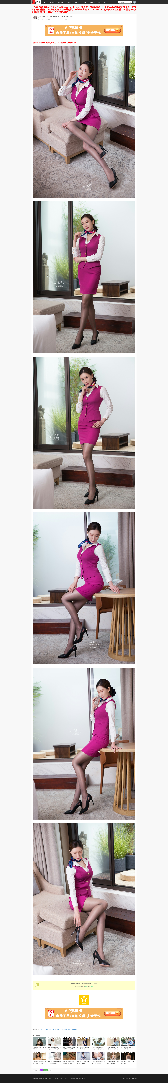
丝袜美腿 (60, 2)
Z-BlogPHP (133, 1078)
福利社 (41, 19)
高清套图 (69, 2)
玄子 (41, 1070)
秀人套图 (52, 2)
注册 (92, 987)
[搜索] (130, 2)
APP (105, 2)
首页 (45, 2)
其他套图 (77, 2)
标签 (99, 2)
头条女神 (48, 19)
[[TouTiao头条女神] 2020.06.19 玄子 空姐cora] (84, 198)
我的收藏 (92, 2)
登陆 (86, 987)
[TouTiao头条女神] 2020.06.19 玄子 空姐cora (55, 16)
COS (85, 2)
